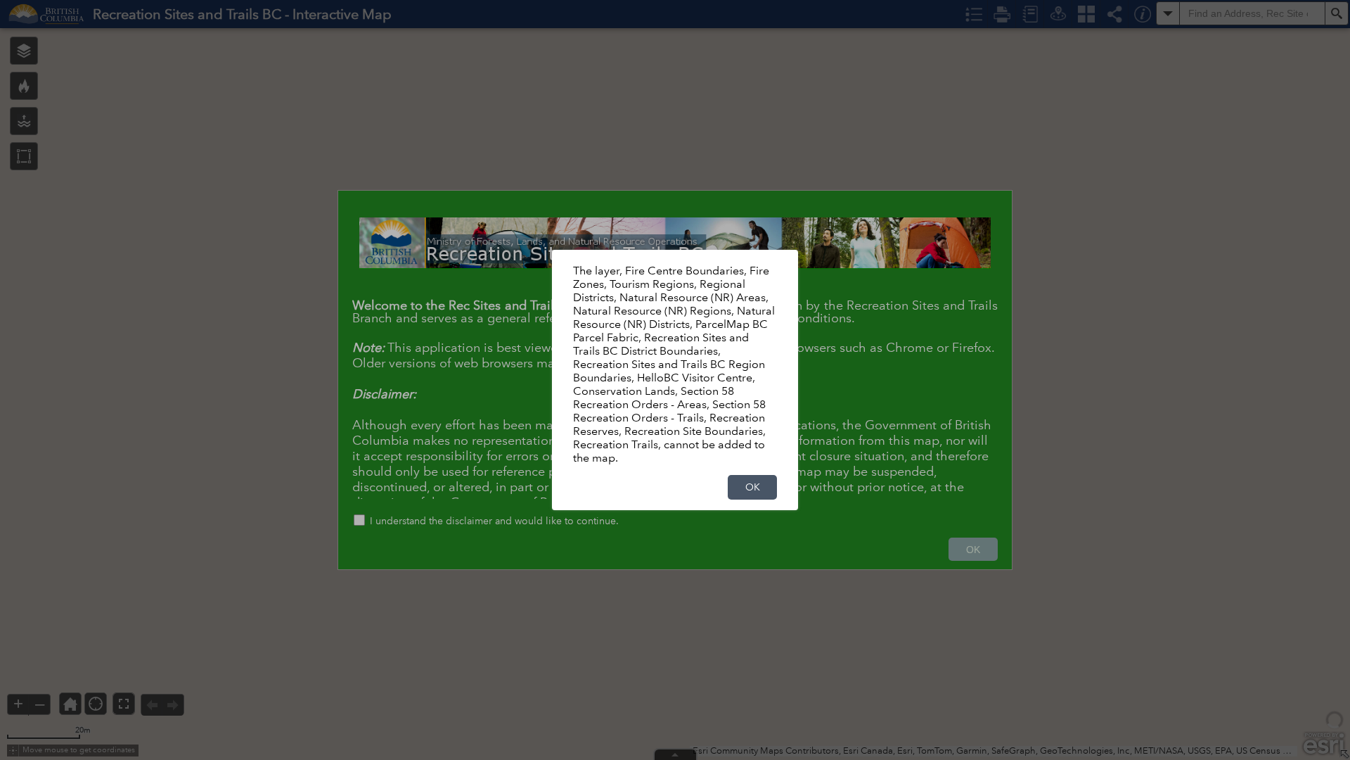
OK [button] (752, 487)
